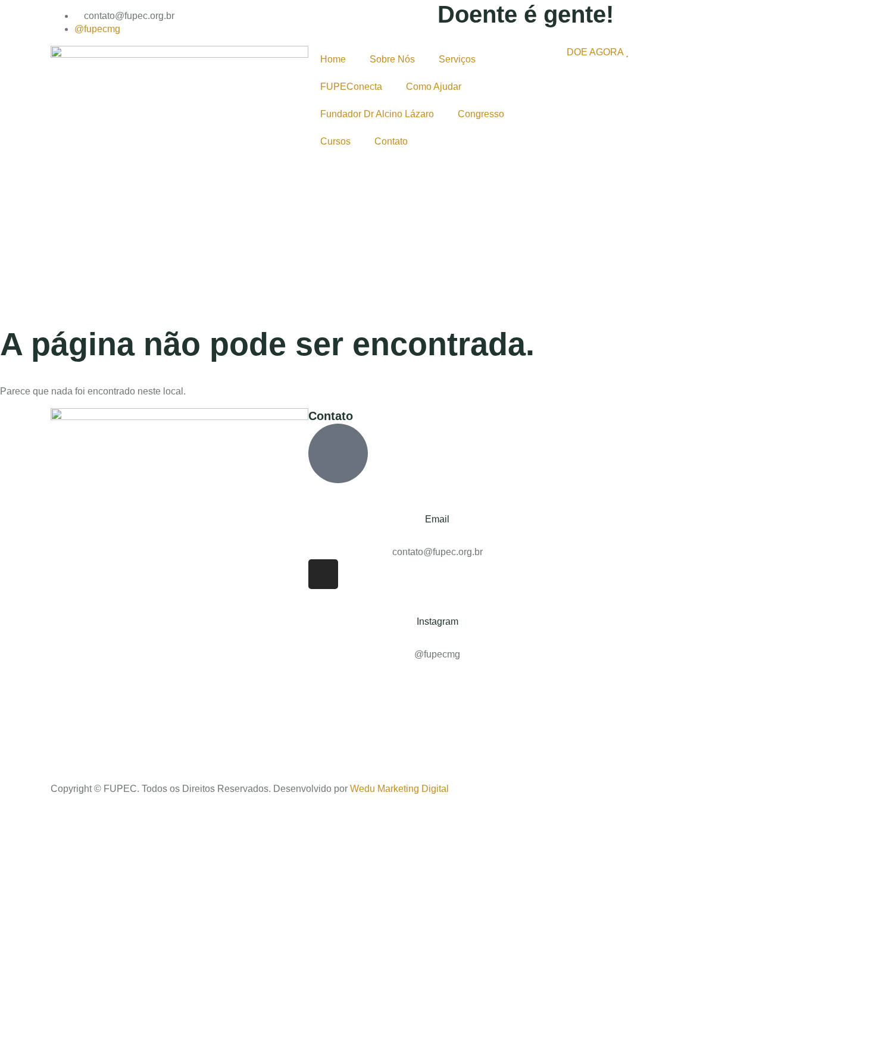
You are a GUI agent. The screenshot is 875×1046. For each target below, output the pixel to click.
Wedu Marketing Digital (399, 789)
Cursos (335, 141)
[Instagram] (323, 574)
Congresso (481, 114)
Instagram (437, 621)
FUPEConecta (351, 87)
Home (333, 59)
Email (437, 519)
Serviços (457, 59)
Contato (391, 141)
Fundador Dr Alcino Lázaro (377, 114)
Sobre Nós (392, 59)
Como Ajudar (433, 87)
